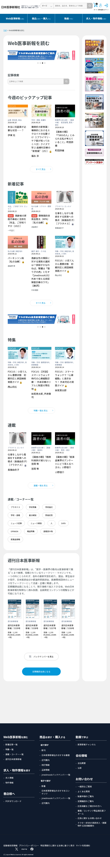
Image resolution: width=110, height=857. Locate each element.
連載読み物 (48, 531)
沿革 (80, 767)
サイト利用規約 (83, 845)
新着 (44, 786)
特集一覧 (9, 749)
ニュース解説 (36, 523)
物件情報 (9, 782)
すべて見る (41, 169)
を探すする (41, 18)
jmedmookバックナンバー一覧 (56, 774)
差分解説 (32, 515)
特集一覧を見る (41, 410)
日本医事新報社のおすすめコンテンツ (56, 792)
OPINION (14, 531)
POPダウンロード (13, 801)
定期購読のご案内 (86, 801)
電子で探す (46, 780)
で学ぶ (68, 18)
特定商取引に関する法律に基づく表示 (57, 845)
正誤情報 (46, 769)
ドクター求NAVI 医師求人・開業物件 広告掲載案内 (92, 824)
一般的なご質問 (85, 786)
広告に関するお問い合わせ (90, 818)
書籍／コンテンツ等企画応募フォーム (92, 812)
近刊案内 (46, 760)
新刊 (44, 750)
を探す (96, 18)
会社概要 (82, 763)
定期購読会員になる (41, 671)
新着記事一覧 (11, 744)
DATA (63, 523)
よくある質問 (84, 791)
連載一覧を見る (41, 485)
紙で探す (45, 744)
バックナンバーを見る (44, 656)
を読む (15, 18)
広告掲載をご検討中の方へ (90, 806)
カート (96, 7)
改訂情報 (46, 764)
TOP (5, 30)
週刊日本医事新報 (13, 759)
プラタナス (15, 507)
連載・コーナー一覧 (14, 754)
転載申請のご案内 (86, 796)
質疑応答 (49, 515)
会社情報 (81, 755)
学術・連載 (15, 515)
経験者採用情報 (10, 845)
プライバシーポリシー (29, 845)
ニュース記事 (16, 523)
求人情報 (9, 777)
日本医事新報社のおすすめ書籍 (56, 755)
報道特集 (31, 531)
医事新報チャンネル (87, 744)
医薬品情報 (15, 539)
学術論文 (49, 507)
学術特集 (32, 507)
